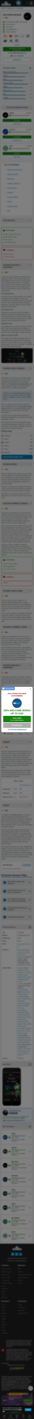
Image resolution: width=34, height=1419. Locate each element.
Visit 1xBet (17, 719)
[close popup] (31, 689)
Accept (28, 1409)
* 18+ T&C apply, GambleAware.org (17, 729)
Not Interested (17, 725)
